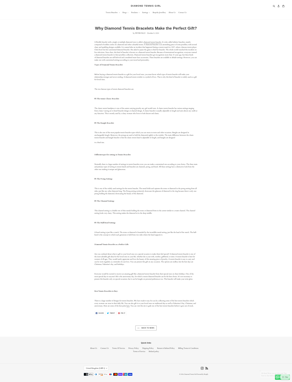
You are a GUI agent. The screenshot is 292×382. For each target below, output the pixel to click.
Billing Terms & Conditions (188, 348)
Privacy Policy (133, 348)
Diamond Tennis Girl (146, 6)
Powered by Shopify (202, 374)
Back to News (148, 328)
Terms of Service (139, 351)
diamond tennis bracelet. (153, 42)
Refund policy (154, 351)
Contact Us (104, 348)
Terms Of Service (118, 348)
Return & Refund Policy (166, 348)
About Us (93, 348)
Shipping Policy (148, 348)
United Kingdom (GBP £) (95, 368)
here (128, 306)
